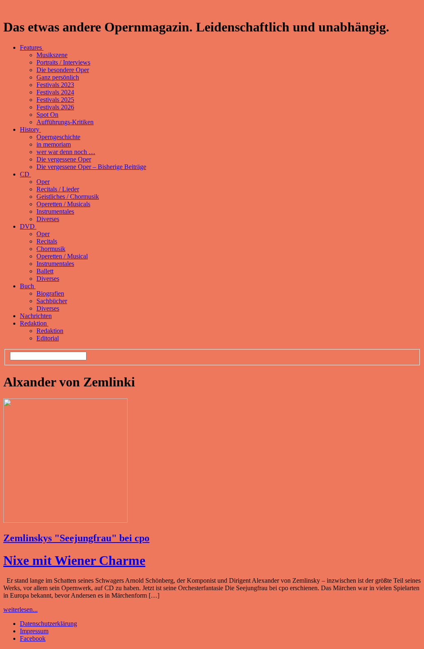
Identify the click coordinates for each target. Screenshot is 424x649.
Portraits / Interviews (63, 62)
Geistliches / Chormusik (67, 196)
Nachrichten (36, 315)
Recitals (46, 241)
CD (25, 174)
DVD (28, 226)
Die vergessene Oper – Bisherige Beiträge (91, 166)
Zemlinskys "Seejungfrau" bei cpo (76, 538)
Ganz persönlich (57, 77)
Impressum (34, 631)
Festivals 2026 (55, 107)
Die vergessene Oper (63, 159)
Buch (28, 286)
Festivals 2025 (55, 99)
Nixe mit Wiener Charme (74, 560)
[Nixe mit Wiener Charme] (65, 520)
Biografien (50, 293)
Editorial (47, 338)
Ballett (44, 271)
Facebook (33, 638)
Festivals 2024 (55, 92)
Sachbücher (51, 300)
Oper (43, 181)
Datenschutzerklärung (48, 623)
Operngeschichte (58, 136)
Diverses (47, 218)
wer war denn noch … (65, 151)
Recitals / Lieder (57, 189)
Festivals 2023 (55, 84)
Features (31, 47)
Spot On (47, 114)
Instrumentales (55, 211)
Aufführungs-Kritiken (65, 121)
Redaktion (34, 323)
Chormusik (50, 248)
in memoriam (53, 144)
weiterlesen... (20, 609)
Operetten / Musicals (63, 203)
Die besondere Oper (62, 69)
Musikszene (51, 54)
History (30, 129)
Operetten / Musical (62, 256)
